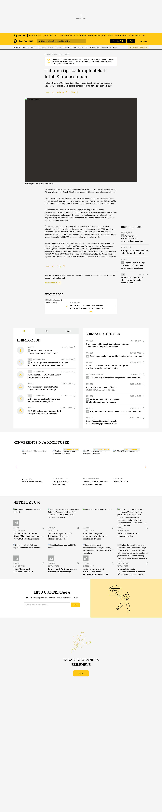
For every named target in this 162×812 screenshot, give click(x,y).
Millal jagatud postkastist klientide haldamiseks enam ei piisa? (133, 280)
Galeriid (67, 47)
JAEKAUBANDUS (51, 54)
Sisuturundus (77, 47)
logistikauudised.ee (65, 35)
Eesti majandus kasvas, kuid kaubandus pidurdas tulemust (116, 356)
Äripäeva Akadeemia (61, 479)
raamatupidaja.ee (94, 35)
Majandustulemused (95, 374)
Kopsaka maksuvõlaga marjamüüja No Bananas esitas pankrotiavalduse (133, 265)
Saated (16, 528)
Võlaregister (95, 47)
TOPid (33, 47)
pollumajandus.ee (134, 35)
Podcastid (42, 47)
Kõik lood (25, 47)
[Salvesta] (74, 347)
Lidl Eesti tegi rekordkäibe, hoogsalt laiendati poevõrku (115, 377)
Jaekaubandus (51, 283)
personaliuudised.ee (50, 35)
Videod (50, 47)
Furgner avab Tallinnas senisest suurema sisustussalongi (132, 238)
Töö (86, 47)
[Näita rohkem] (143, 35)
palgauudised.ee (107, 35)
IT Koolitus (118, 479)
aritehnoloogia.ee (121, 35)
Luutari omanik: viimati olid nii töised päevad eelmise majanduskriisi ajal (95, 571)
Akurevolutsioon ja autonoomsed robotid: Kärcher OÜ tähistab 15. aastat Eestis (131, 571)
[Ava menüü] (24, 35)
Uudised (31, 347)
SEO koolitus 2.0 (120, 482)
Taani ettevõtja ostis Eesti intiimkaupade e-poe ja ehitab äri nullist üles (60, 536)
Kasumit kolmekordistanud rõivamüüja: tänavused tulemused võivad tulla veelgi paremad (28, 536)
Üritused (58, 47)
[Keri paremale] (115, 306)
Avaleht (16, 47)
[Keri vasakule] (66, 306)
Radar (115, 47)
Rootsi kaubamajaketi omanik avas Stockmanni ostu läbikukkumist (94, 536)
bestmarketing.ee (35, 35)
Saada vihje (106, 47)
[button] (47, 605)
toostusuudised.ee (80, 35)
